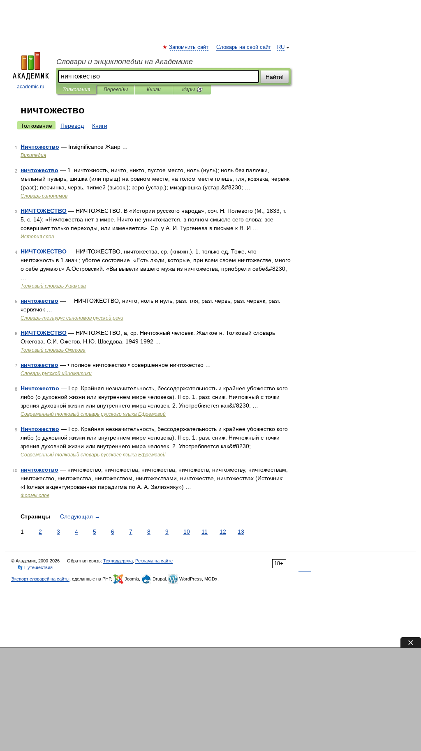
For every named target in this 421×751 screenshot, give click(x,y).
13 (241, 531)
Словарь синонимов (44, 196)
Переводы (116, 89)
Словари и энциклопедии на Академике (124, 62)
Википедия (33, 155)
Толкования (76, 89)
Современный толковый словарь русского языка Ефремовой (93, 414)
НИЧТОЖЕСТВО (44, 210)
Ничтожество (40, 146)
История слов (37, 237)
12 (223, 531)
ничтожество (39, 170)
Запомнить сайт (189, 47)
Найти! (275, 77)
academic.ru (30, 87)
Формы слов (35, 495)
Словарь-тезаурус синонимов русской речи (72, 318)
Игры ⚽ (192, 89)
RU (281, 47)
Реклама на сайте (154, 560)
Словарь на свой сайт (243, 47)
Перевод (72, 125)
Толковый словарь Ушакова (53, 286)
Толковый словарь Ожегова (53, 350)
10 (186, 531)
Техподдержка (118, 560)
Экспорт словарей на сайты (40, 578)
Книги (154, 89)
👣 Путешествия (35, 567)
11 (204, 531)
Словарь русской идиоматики (56, 373)
